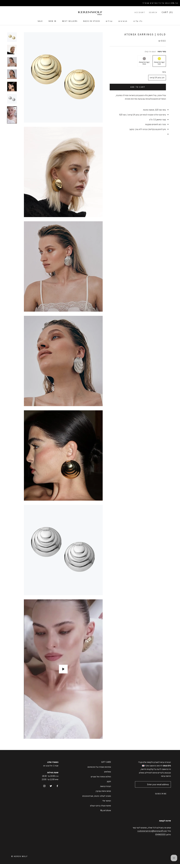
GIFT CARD (106, 762)
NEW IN (52, 21)
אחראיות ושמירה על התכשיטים (99, 767)
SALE (40, 21)
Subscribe (161, 793)
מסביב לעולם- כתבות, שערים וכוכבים (96, 796)
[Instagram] (44, 786)
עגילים (109, 21)
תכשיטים (123, 21)
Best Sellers (69, 21)
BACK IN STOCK (91, 21)
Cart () (167, 12)
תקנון (109, 781)
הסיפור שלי (106, 800)
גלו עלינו (137, 21)
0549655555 (160, 834)
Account (140, 12)
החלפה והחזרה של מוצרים (101, 776)
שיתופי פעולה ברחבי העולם (100, 805)
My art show (105, 810)
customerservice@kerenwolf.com (152, 831)
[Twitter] (51, 786)
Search (153, 12)
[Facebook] (57, 786)
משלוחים (107, 771)
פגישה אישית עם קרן (103, 791)
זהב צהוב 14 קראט (157, 77)
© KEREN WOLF (19, 856)
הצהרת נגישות (105, 786)
